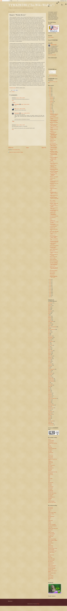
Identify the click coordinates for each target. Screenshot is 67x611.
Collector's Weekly (51, 513)
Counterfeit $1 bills (52, 116)
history (49, 308)
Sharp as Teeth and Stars (52, 565)
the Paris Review (50, 575)
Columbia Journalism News (52, 448)
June (51, 105)
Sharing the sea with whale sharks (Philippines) (54, 120)
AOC (49, 419)
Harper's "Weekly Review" (54, 249)
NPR (49, 553)
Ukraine (49, 390)
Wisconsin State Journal (52, 502)
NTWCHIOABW (50, 423)
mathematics (50, 365)
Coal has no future (52, 258)
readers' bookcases (51, 381)
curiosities (49, 320)
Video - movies (50, 350)
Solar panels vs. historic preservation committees (54, 152)
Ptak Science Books (51, 560)
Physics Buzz (50, 557)
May (51, 107)
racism (49, 410)
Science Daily (50, 478)
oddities (49, 354)
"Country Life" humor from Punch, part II (54, 195)
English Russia (50, 520)
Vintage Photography (51, 501)
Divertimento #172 (52, 235)
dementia (49, 401)
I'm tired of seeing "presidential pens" (53, 214)
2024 (50, 90)
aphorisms (49, 399)
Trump (49, 366)
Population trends (52, 266)
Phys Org (49, 556)
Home (27, 147)
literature (49, 332)
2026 (50, 87)
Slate (49, 481)
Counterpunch (50, 449)
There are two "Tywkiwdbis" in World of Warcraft (54, 172)
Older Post (44, 147)
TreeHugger (50, 498)
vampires (49, 422)
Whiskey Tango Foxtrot (51, 329)
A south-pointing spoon (53, 226)
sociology (49, 318)
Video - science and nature (52, 326)
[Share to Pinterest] (17, 90)
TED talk (49, 402)
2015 (50, 285)
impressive (49, 305)
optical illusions (50, 373)
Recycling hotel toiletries (53, 270)
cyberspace (50, 338)
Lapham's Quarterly (51, 532)
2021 (50, 94)
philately (49, 386)
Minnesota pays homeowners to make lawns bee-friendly (53, 134)
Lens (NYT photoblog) (51, 533)
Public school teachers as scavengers (54, 255)
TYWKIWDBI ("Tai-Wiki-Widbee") (31, 5)
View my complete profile (52, 54)
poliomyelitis (50, 403)
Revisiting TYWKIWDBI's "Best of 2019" (53, 277)
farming (49, 391)
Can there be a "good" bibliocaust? (53, 166)
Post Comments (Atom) (16, 149)
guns (49, 387)
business (49, 325)
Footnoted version (12, 87)
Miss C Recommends (51, 465)
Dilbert (49, 519)
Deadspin (49, 517)
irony (49, 382)
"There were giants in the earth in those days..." (53, 125)
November (51, 98)
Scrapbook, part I (52, 227)
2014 (50, 286)
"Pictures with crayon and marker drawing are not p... (54, 268)
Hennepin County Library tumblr (53, 528)
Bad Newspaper (50, 507)
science (49, 312)
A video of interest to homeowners (53, 244)
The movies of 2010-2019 (54, 262)
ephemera (49, 317)
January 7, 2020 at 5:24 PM (25, 104)
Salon (49, 477)
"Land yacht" (52, 141)
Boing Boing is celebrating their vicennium (54, 169)
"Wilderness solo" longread (54, 176)
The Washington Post (51, 497)
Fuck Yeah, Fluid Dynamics (52, 525)
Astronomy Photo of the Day (52, 443)
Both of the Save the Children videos (53, 247)
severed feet (50, 393)
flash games (50, 374)
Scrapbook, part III (52, 212)
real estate (49, 370)
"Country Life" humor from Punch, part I (54, 208)
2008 (50, 295)
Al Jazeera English (51, 440)
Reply (13, 100)
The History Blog (50, 569)
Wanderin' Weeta (50, 578)
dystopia (13, 91)
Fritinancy (49, 523)
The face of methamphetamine (53, 132)
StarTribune (50, 483)
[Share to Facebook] (16, 90)
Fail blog (49, 521)
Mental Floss (50, 541)
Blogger (38, 603)
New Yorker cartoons (51, 552)
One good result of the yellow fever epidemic (53, 147)
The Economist (50, 487)
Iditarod (51, 190)
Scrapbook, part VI (53, 140)
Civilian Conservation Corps (52, 398)
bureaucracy (50, 377)
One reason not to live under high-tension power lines (54, 241)
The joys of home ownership (54, 245)
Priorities (51, 179)
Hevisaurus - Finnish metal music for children (54, 204)
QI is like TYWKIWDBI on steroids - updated (54, 237)
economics (49, 324)
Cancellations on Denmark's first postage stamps (54, 114)
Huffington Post (50, 457)
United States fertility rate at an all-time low (54, 181)
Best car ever (52, 161)
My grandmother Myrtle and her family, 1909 (54, 210)
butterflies (49, 353)
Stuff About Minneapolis (51, 568)
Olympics (49, 383)
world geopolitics (50, 341)
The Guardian (50, 489)
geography (49, 357)
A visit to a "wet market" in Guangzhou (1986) (54, 158)
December (51, 97)
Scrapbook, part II (52, 220)
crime (49, 346)
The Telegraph (50, 495)
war (48, 328)
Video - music (50, 345)
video (49, 309)
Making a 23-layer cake (53, 256)
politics (49, 313)
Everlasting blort (50, 452)
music (49, 362)
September (52, 101)
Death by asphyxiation (53, 259)
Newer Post (10, 147)
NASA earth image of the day (52, 548)
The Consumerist (50, 486)
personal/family (50, 337)
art (48, 314)
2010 (50, 292)
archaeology (50, 358)
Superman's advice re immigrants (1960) (53, 137)
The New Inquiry (50, 491)
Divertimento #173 (52, 185)
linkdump (49, 361)
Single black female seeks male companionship (54, 264)
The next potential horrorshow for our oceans (54, 224)
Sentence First (50, 564)
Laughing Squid (50, 462)
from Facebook (50, 385)
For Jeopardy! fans (53, 217)
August (51, 102)
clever (49, 322)
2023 (50, 91)
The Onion (49, 574)
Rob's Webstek (50, 561)
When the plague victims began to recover (53, 145)
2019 (50, 279)
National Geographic (51, 549)
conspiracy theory (51, 378)
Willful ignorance (52, 273)
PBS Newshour (50, 473)
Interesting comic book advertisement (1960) (53, 154)
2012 (50, 289)
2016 (50, 283)
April (51, 108)
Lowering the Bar (50, 536)
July (51, 104)
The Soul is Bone (50, 494)
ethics (49, 330)
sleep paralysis (50, 411)
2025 (50, 88)
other (49, 342)
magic (49, 389)
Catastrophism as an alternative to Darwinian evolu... (54, 193)
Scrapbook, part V (52, 178)
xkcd (49, 579)
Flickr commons (50, 456)
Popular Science (50, 474)
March (51, 110)
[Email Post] (11, 90)
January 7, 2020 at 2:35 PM (20, 97)
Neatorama (49, 394)
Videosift (49, 499)
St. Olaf (49, 415)
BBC (49, 444)
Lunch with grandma (53, 143)
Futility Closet (50, 527)
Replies (14, 102)
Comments (51, 72)
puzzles (49, 375)
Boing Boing (50, 447)
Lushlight (49, 537)
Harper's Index (50, 414)
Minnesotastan (17, 104)
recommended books (51, 369)
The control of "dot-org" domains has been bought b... (54, 198)
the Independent (50, 490)
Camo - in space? (52, 200)
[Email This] (13, 90)
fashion (49, 349)
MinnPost (49, 544)
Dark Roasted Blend (51, 516)
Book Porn (49, 509)
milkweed (49, 418)
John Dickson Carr (51, 407)
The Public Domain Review (52, 493)
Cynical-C (49, 515)
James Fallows (50, 529)
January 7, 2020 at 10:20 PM (20, 108)
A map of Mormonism (53, 167)
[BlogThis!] (14, 90)
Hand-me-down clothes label (54, 231)
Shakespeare (50, 395)
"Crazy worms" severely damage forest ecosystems (53, 174)
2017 (50, 282)
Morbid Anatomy (50, 545)
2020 (50, 95)
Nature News (50, 469)
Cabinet (49, 511)
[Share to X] (15, 90)
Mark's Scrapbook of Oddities (52, 540)
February (51, 111)
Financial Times (50, 455)
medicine (49, 316)
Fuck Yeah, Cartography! (52, 524)
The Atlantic (50, 485)
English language (50, 321)
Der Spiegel (50, 451)
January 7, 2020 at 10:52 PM (25, 113)
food (48, 333)
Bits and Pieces (50, 508)
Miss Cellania (50, 466)
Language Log (50, 461)
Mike (15, 108)
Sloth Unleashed (50, 482)
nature (49, 304)
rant (48, 334)
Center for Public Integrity (52, 512)
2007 (50, 296)
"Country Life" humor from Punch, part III (54, 163)
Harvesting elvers (52, 250)
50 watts (49, 439)
